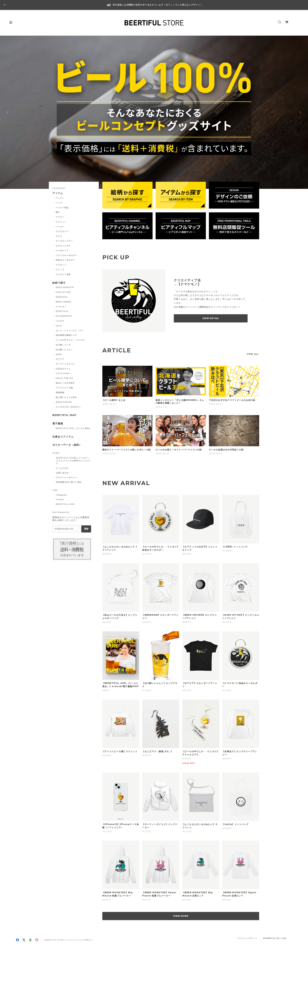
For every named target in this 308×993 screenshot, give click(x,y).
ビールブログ (62, 468)
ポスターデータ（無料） (67, 444)
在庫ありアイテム (63, 436)
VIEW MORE (181, 916)
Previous (8, 112)
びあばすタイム (63, 368)
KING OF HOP (63, 292)
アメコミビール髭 (64, 387)
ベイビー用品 (62, 207)
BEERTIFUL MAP (64, 415)
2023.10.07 (109, 453)
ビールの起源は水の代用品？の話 (226, 449)
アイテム (57, 193)
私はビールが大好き (65, 383)
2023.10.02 (162, 453)
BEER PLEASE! (64, 402)
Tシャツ (60, 198)
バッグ (59, 202)
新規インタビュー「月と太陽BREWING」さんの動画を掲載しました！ (180, 401)
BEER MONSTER (65, 287)
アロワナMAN (63, 373)
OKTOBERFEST (64, 316)
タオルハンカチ (63, 245)
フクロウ (60, 321)
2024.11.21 (161, 406)
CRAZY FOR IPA (64, 378)
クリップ (60, 269)
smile (59, 325)
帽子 (58, 212)
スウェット (61, 222)
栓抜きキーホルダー (65, 260)
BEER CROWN (63, 302)
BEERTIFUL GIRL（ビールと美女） (73, 428)
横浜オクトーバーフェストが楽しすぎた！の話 (126, 449)
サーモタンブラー (64, 241)
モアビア (60, 359)
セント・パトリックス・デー (69, 330)
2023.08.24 (109, 404)
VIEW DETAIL (210, 318)
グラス (59, 236)
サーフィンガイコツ (65, 364)
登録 (86, 528)
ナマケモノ (61, 306)
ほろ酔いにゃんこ (64, 349)
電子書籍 (57, 423)
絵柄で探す (59, 282)
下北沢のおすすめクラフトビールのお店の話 (232, 400)
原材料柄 (60, 392)
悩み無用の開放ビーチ (66, 335)
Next (300, 112)
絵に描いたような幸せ (66, 397)
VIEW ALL (253, 354)
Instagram (61, 495)
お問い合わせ (62, 473)
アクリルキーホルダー (66, 255)
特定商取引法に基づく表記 (69, 482)
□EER (59, 354)
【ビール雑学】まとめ (113, 400)
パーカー (60, 226)
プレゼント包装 (63, 274)
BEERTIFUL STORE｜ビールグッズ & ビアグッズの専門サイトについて (73, 461)
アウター (60, 217)
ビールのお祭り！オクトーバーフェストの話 (179, 449)
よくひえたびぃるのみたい (68, 406)
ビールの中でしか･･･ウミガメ (70, 340)
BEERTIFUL (62, 311)
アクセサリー (62, 231)
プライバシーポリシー (66, 477)
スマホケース (62, 250)
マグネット (61, 264)
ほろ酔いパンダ (63, 344)
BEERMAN (61, 297)
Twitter (60, 499)
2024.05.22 (215, 404)
